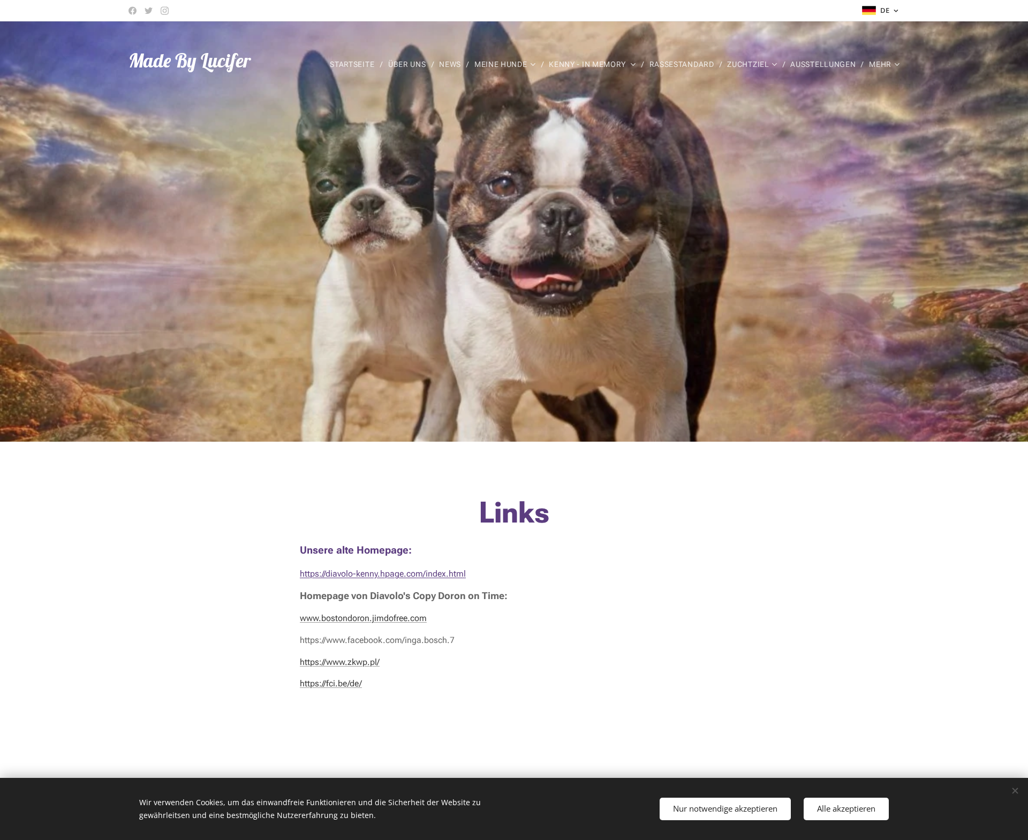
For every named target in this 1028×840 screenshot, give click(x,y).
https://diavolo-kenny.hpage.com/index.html (383, 574)
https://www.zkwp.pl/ (340, 662)
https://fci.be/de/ (331, 683)
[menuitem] (355, 64)
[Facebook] (132, 11)
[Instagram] (164, 11)
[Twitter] (148, 11)
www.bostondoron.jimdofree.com (363, 618)
